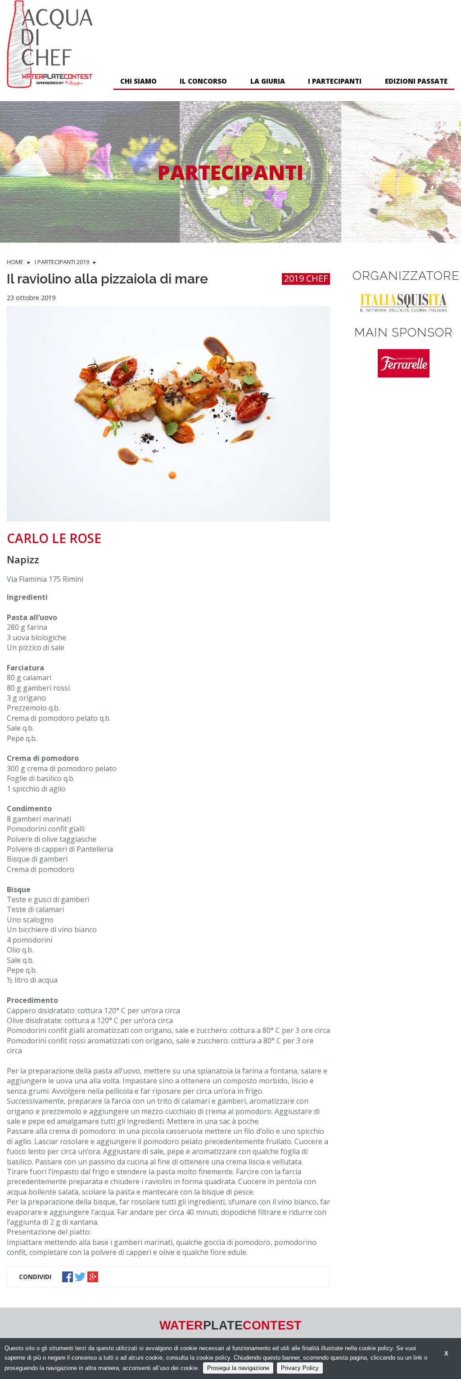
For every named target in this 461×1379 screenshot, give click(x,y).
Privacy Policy (300, 1368)
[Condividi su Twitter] (81, 1276)
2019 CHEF (306, 278)
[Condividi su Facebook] (68, 1276)
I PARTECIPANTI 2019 (62, 262)
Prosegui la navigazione (238, 1368)
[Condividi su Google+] (93, 1276)
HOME (15, 262)
